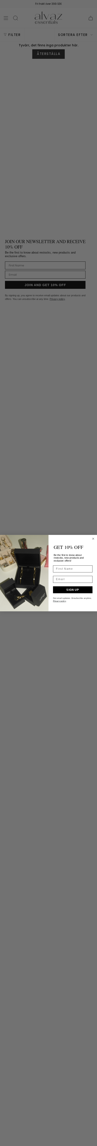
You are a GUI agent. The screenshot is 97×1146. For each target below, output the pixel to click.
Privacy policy (59, 601)
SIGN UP (72, 589)
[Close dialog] (93, 538)
